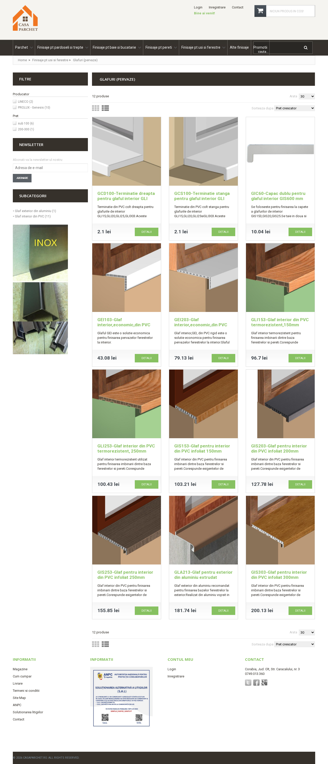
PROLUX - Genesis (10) (34, 107)
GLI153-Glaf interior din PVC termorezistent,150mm (280, 322)
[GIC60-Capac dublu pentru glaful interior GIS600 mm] (280, 152)
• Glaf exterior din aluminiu (34, 211)
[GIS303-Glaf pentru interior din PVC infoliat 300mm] (280, 531)
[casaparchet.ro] (25, 29)
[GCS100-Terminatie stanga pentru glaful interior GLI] (203, 152)
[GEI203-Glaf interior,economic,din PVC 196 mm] (203, 278)
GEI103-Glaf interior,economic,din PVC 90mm (123, 324)
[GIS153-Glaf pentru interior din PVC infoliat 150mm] (203, 404)
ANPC (17, 705)
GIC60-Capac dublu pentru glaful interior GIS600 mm (278, 196)
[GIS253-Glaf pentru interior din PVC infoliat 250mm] (126, 531)
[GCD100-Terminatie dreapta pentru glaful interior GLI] (126, 152)
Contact (237, 7)
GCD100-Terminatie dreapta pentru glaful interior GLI (126, 196)
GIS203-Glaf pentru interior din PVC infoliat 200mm (279, 448)
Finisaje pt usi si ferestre (50, 60)
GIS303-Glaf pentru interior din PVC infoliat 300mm (279, 575)
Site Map (19, 698)
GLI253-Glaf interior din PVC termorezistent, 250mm (126, 448)
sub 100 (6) (26, 123)
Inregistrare (217, 7)
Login (198, 7)
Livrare (18, 683)
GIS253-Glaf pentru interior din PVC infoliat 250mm (125, 575)
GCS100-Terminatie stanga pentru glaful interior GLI (202, 196)
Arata (293, 96)
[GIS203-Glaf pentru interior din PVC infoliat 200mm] (280, 404)
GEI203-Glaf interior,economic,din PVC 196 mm (200, 324)
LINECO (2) (25, 101)
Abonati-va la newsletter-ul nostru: (38, 160)
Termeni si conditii (26, 691)
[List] (105, 109)
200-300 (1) (26, 129)
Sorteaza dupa (262, 108)
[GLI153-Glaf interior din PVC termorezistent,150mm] (280, 278)
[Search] (306, 48)
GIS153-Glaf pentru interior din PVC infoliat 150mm (202, 448)
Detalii (146, 232)
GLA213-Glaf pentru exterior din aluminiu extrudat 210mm (203, 577)
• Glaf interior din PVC (32, 216)
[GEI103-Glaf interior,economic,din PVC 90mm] (126, 278)
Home (22, 60)
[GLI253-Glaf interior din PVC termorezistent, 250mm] (126, 404)
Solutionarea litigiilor (28, 712)
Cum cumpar (22, 676)
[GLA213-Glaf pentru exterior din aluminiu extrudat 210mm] (203, 531)
